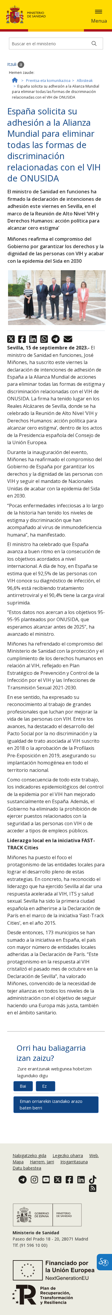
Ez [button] (44, 1086)
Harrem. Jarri (42, 1162)
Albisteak (85, 80)
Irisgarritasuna (74, 1162)
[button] (98, 11)
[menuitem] (30, 1155)
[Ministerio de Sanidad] (28, 14)
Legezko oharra (68, 1155)
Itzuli (12, 64)
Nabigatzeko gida (29, 1155)
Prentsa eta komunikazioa (48, 80)
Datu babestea (27, 1168)
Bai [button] (23, 1086)
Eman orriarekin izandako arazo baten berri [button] (51, 1104)
